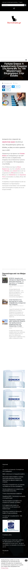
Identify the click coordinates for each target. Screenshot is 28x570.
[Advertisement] (14, 42)
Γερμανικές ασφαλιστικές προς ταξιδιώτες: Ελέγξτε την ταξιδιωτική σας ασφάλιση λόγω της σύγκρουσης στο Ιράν (17, 323)
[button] (26, 60)
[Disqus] (14, 242)
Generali (15, 171)
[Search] (25, 5)
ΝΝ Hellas (6, 171)
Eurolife (18, 169)
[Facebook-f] (14, 8)
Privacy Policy (4, 568)
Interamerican (12, 174)
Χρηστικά (5, 464)
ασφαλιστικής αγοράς (8, 142)
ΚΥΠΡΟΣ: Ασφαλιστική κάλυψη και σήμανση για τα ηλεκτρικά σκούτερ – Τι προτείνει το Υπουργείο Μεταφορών (17, 281)
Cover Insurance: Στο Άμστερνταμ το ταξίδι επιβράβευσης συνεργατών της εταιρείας (17, 302)
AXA (12, 173)
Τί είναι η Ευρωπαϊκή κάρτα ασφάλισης (12, 493)
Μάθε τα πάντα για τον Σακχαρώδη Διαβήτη (14, 474)
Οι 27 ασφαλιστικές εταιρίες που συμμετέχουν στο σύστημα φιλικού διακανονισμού (11, 506)
